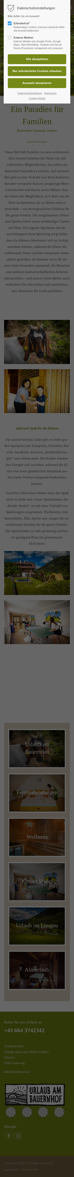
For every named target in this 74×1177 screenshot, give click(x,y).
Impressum (50, 93)
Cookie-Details (37, 98)
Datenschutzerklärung (29, 93)
